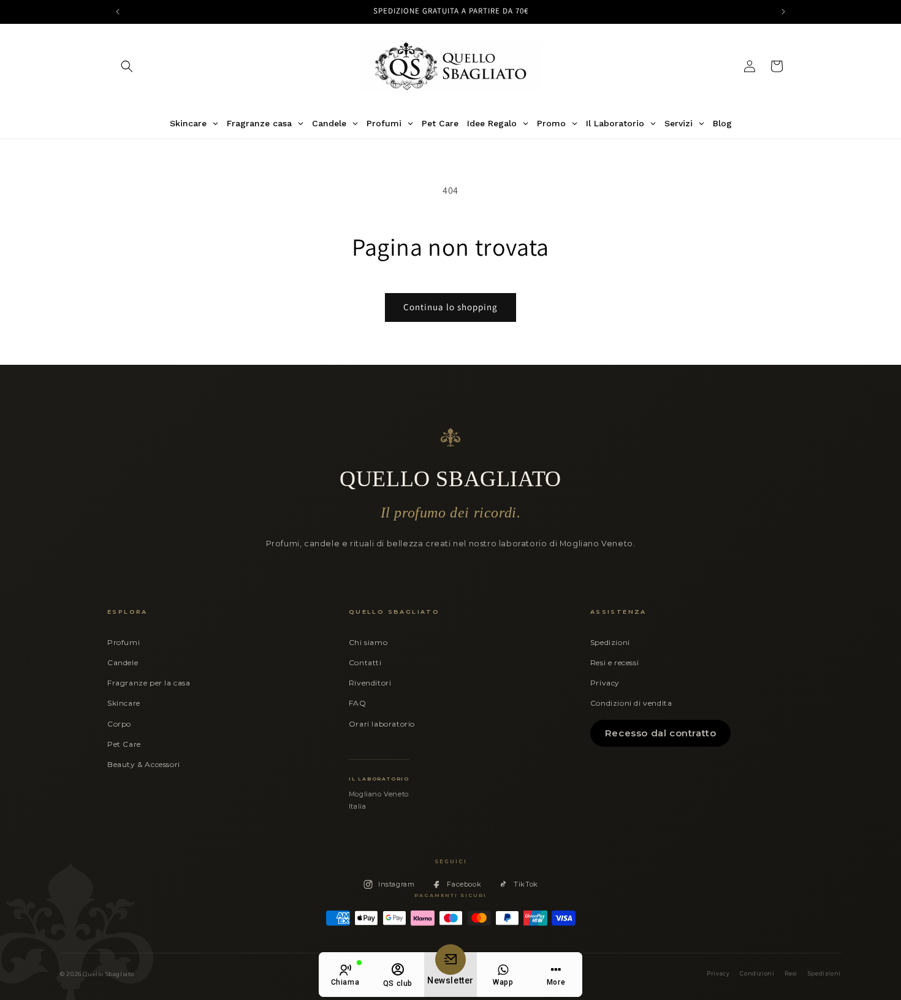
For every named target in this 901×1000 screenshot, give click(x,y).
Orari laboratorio (382, 723)
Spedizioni (610, 642)
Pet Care (124, 744)
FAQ (358, 703)
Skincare (123, 703)
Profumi (123, 642)
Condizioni (757, 974)
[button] (126, 66)
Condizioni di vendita (631, 703)
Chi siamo (368, 642)
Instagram (396, 884)
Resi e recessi (614, 662)
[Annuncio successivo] (783, 11)
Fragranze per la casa (149, 682)
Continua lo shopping (450, 307)
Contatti (365, 662)
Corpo (119, 723)
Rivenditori (370, 682)
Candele (122, 662)
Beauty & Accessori (143, 764)
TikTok (526, 884)
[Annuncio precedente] (117, 11)
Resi (791, 974)
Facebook (464, 884)
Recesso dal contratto (661, 733)
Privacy (605, 682)
